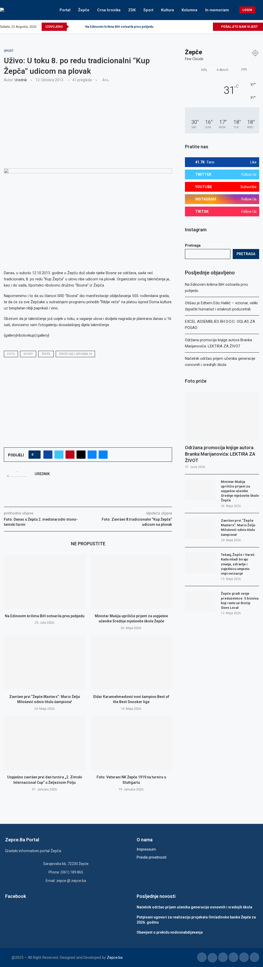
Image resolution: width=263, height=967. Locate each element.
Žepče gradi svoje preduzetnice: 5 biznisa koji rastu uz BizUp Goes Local (239, 601)
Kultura (167, 10)
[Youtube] (197, 27)
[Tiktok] (202, 27)
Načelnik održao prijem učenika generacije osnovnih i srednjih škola (194, 907)
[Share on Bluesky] (92, 454)
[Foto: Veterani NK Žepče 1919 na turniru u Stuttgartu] (131, 743)
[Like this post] (36, 454)
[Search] (260, 10)
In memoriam (217, 10)
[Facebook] (179, 27)
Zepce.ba (115, 957)
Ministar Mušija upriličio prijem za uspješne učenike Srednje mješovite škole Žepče (240, 491)
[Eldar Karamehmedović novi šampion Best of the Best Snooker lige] (131, 662)
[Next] (80, 27)
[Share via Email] (103, 454)
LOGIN (247, 10)
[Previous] (74, 27)
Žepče (83, 10)
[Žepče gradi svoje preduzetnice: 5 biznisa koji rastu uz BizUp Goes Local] (200, 601)
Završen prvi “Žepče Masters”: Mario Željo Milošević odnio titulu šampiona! (238, 528)
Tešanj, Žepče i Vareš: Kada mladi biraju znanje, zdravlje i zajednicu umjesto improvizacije (238, 564)
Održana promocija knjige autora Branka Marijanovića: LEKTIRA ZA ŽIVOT (220, 454)
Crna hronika (108, 10)
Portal (65, 10)
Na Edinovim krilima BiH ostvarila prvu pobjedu (119, 27)
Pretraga (193, 245)
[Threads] (208, 27)
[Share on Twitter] (58, 454)
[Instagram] (191, 27)
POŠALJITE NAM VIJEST (239, 27)
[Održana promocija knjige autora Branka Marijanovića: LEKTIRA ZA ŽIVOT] (222, 416)
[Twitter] (185, 27)
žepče (46, 354)
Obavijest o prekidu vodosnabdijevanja (170, 932)
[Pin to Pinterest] (69, 454)
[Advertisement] (88, 125)
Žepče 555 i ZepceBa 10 (75, 354)
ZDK (132, 10)
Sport (148, 10)
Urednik (21, 80)
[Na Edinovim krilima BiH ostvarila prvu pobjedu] (45, 582)
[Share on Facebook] (47, 454)
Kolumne (190, 10)
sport (28, 354)
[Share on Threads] (81, 454)
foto (11, 354)
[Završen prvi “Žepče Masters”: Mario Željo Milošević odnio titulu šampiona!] (45, 662)
